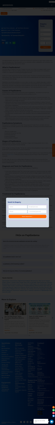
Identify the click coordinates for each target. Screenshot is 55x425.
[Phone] (53, 407)
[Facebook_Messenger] (53, 416)
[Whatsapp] (53, 410)
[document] (27, 212)
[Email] (53, 413)
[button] (47, 199)
